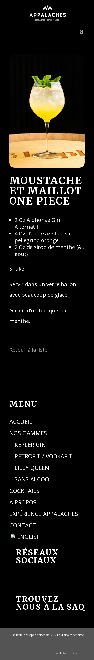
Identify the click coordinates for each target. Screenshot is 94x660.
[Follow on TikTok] (41, 580)
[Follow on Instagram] (59, 580)
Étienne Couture (73, 653)
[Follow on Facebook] (24, 580)
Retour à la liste (28, 349)
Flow (55, 653)
